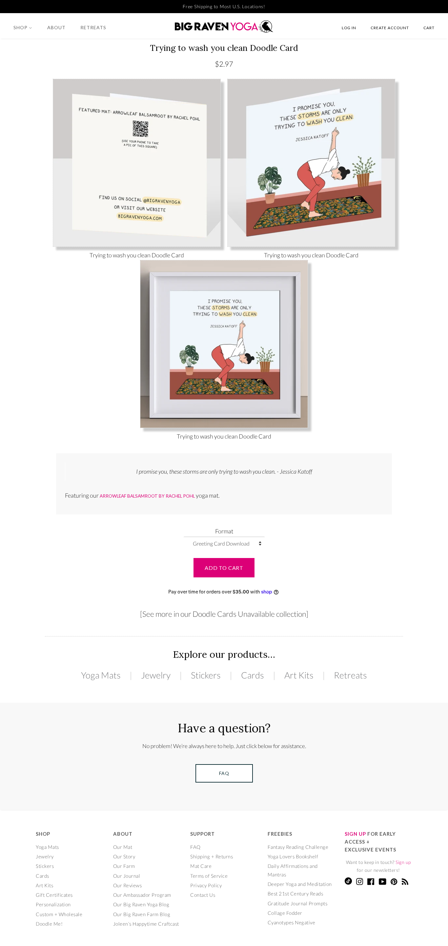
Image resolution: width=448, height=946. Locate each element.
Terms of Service (209, 876)
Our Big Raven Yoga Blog (141, 904)
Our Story (124, 856)
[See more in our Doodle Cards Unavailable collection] (224, 613)
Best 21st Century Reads (295, 893)
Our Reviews (127, 885)
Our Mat (122, 847)
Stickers (206, 675)
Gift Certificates (54, 895)
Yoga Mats (101, 675)
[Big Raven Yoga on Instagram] (359, 883)
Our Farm (124, 866)
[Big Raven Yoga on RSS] (405, 883)
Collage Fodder (285, 913)
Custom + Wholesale (59, 914)
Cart (429, 27)
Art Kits (299, 675)
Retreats (93, 27)
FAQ (195, 847)
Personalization (53, 904)
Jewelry (156, 675)
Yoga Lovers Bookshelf (293, 856)
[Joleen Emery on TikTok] (348, 883)
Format (224, 531)
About (56, 27)
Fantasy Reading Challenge (298, 847)
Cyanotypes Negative (292, 922)
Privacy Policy (206, 885)
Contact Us (202, 895)
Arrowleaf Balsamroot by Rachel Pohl (147, 496)
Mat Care (201, 866)
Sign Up (355, 834)
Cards (252, 675)
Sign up (403, 862)
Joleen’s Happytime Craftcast (146, 924)
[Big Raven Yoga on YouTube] (383, 883)
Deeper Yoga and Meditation (300, 884)
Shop (21, 27)
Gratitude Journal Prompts (298, 903)
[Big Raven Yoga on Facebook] (371, 883)
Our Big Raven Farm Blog (142, 914)
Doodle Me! (49, 924)
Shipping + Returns (211, 856)
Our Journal (126, 876)
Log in (349, 27)
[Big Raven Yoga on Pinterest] (394, 883)
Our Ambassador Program (142, 895)
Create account (390, 27)
